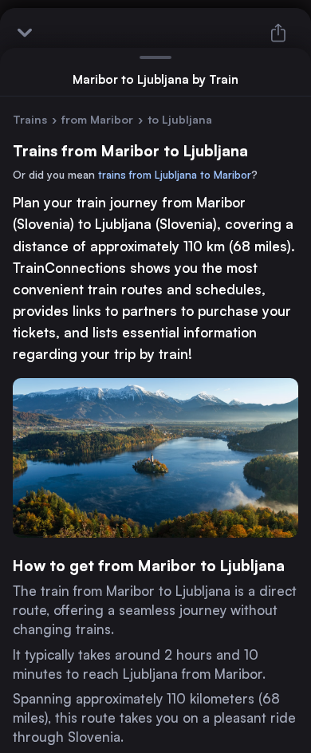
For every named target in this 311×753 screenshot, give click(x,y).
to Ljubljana (180, 119)
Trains (30, 119)
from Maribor (97, 119)
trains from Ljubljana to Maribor (174, 174)
